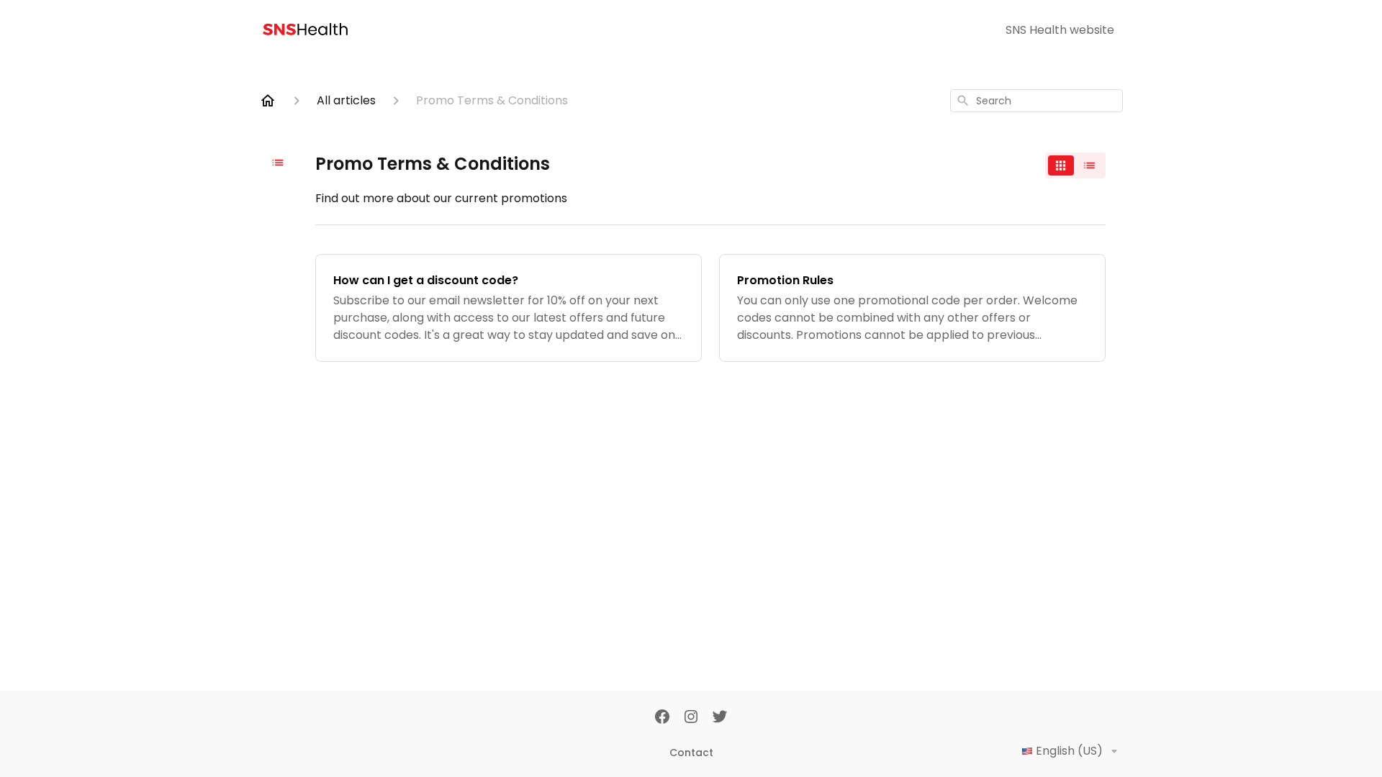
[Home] (267, 100)
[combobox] (1036, 100)
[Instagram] (691, 718)
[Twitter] (719, 718)
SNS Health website (1060, 30)
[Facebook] (662, 718)
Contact (691, 752)
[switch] (1075, 165)
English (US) (1069, 750)
